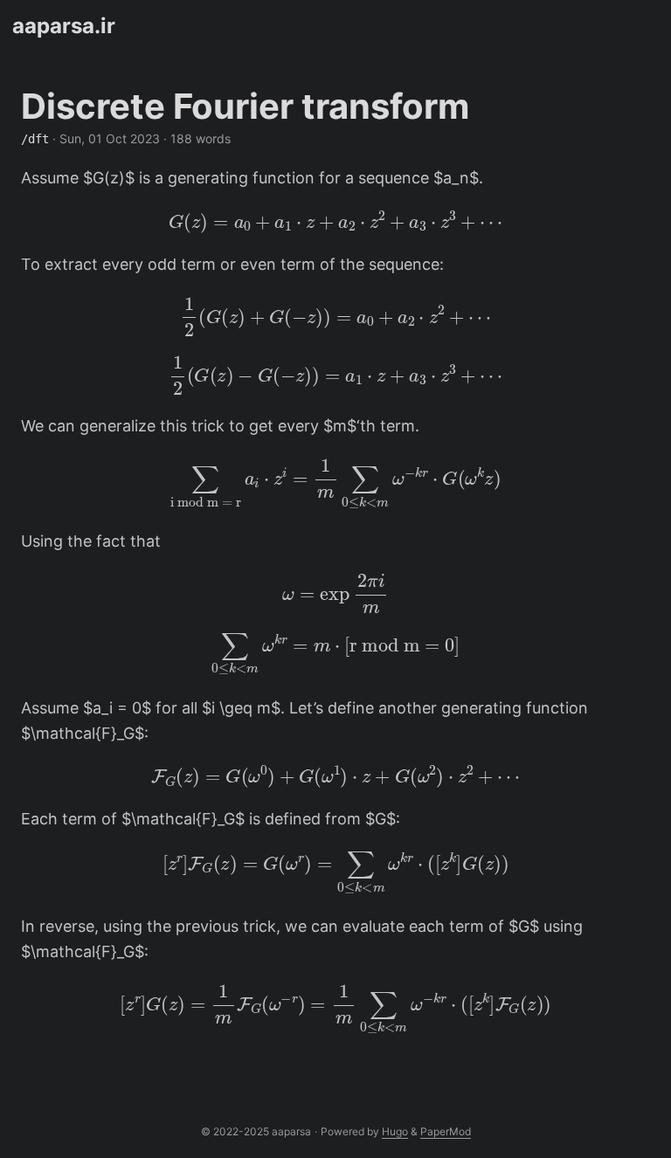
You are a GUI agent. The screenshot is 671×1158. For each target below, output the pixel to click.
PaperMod (445, 1131)
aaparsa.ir (63, 25)
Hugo (395, 1131)
